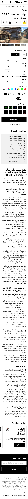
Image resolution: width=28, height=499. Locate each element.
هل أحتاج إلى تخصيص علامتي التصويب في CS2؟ (16, 371)
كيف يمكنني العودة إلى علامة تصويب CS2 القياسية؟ (16, 407)
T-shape (12, 94)
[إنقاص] (12, 60)
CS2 (18, 6)
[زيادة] (2, 66)
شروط (18, 492)
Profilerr (24, 6)
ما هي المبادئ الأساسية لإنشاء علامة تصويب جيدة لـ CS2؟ (16, 386)
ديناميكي (24, 98)
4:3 (20, 29)
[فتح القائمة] (25, 2)
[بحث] (3, 22)
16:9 (25, 29)
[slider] (16, 61)
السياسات (24, 492)
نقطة (25, 94)
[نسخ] (3, 136)
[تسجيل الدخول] (2, 2)
